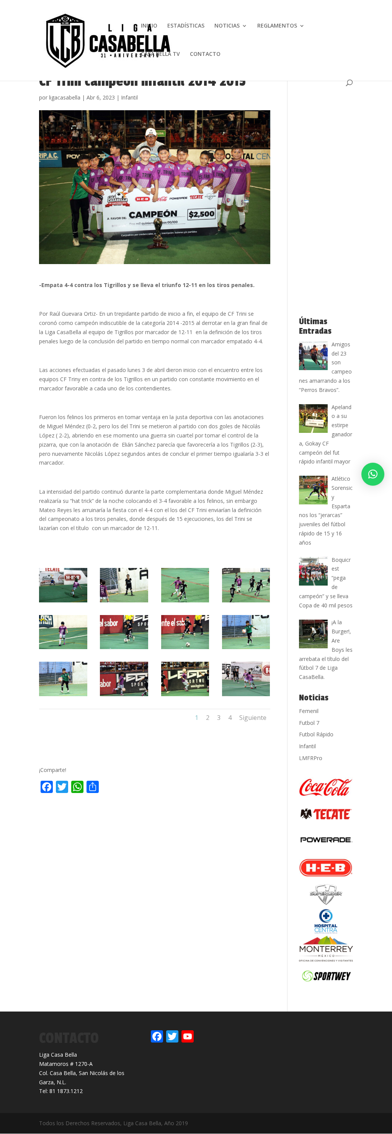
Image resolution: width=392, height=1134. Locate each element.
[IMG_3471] (124, 602)
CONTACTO (205, 54)
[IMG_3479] (185, 649)
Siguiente (252, 717)
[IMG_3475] (63, 649)
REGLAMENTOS (277, 26)
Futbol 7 (309, 722)
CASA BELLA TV (160, 54)
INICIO (149, 26)
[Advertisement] (128, 812)
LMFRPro (310, 758)
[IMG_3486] (246, 696)
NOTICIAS (227, 26)
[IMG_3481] (63, 696)
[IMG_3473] (185, 602)
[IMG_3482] (124, 696)
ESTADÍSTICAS (185, 26)
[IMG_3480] (246, 649)
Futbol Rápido (316, 734)
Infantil (129, 97)
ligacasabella (64, 97)
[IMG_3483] (185, 696)
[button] (372, 474)
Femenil (308, 711)
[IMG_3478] (124, 649)
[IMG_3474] (246, 602)
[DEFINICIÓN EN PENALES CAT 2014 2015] (63, 602)
